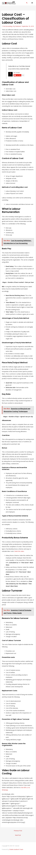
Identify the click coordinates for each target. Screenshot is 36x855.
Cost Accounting (7, 26)
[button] (27, 3)
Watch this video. (19, 551)
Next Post (18, 835)
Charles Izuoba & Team (16, 849)
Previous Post (18, 830)
